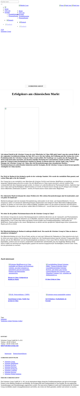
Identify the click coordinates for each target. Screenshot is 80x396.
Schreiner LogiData (11, 370)
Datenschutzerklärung (20, 353)
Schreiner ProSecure (11, 368)
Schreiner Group (6, 31)
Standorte (4, 319)
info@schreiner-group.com (9, 345)
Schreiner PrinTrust (11, 367)
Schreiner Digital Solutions (13, 374)
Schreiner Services (10, 372)
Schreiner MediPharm (11, 363)
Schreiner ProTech (10, 365)
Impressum (8, 353)
